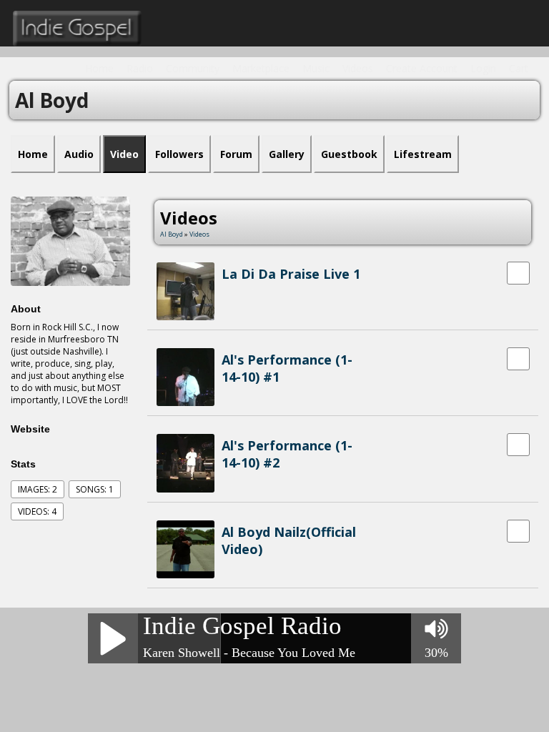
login (483, 68)
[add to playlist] (518, 272)
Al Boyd (171, 234)
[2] (233, 289)
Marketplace (261, 68)
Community (192, 68)
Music (316, 68)
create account (422, 68)
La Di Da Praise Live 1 (291, 273)
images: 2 (37, 489)
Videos (357, 68)
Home (99, 68)
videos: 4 (37, 511)
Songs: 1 (95, 489)
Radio (140, 68)
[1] (227, 289)
